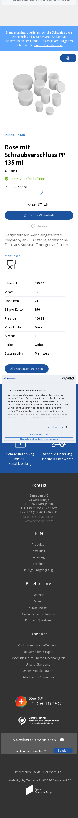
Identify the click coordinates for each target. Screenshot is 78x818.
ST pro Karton (14, 309)
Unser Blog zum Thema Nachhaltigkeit (38, 658)
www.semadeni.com (39, 521)
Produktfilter (13, 327)
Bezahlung (38, 564)
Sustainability (14, 353)
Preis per (11, 187)
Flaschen (38, 595)
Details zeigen (55, 426)
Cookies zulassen (39, 434)
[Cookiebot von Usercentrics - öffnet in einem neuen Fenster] (56, 378)
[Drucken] (68, 58)
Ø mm (9, 292)
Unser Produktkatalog (38, 671)
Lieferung (38, 557)
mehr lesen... (13, 256)
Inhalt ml (11, 283)
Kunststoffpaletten (38, 620)
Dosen (38, 601)
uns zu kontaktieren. (48, 45)
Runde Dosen (15, 135)
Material (10, 336)
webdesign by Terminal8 (23, 780)
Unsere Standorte (38, 664)
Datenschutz (52, 772)
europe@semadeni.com (39, 516)
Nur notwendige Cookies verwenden (39, 439)
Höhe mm (12, 301)
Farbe (9, 345)
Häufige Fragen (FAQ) (38, 570)
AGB (37, 772)
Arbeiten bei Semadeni (38, 677)
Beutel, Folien (38, 608)
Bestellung (38, 551)
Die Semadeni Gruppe (38, 652)
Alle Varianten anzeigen (26, 369)
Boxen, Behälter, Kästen (38, 614)
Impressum (23, 772)
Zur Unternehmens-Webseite (38, 645)
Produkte (38, 544)
